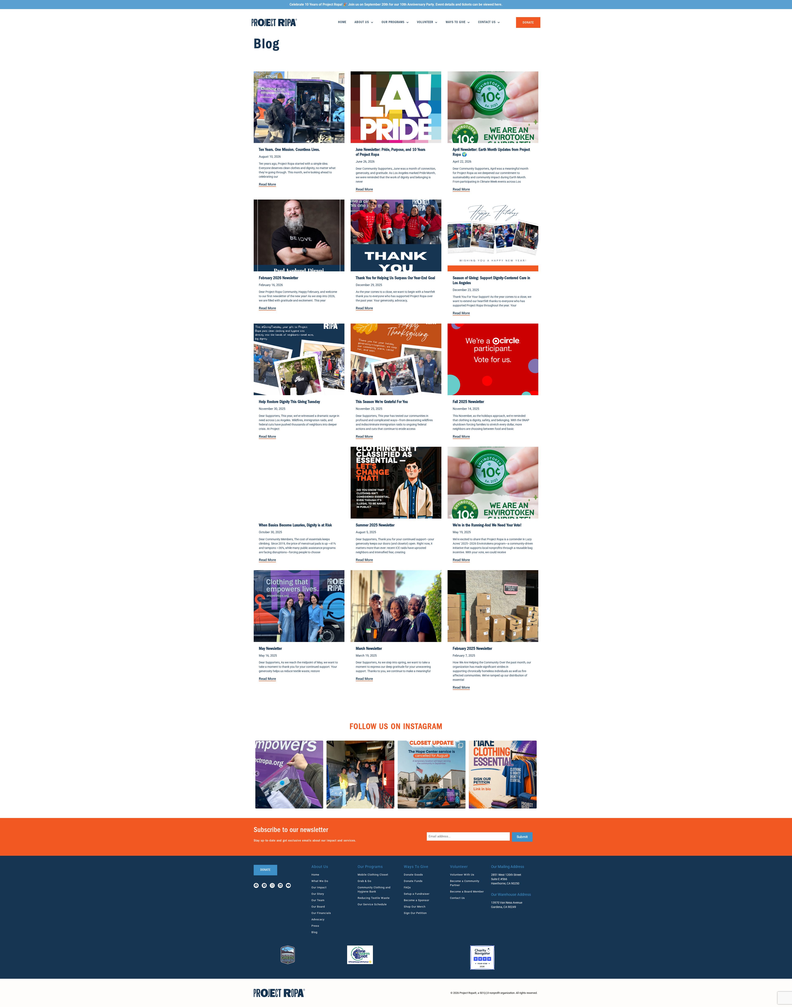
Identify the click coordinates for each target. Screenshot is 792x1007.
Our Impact (318, 887)
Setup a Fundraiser (416, 893)
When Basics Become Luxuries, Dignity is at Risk (295, 526)
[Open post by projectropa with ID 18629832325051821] (289, 774)
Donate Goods (413, 874)
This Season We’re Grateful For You (382, 402)
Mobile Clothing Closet (373, 874)
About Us (362, 22)
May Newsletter (270, 649)
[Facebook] (256, 885)
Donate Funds (413, 881)
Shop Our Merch (414, 906)
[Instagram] (272, 885)
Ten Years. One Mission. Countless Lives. (289, 150)
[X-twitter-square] (264, 885)
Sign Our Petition (415, 913)
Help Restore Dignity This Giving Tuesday (289, 402)
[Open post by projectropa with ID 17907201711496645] (360, 774)
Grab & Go (364, 881)
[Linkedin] (280, 885)
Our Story (317, 893)
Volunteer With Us (462, 874)
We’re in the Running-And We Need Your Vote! (487, 526)
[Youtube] (288, 885)
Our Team (317, 900)
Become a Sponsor (416, 900)
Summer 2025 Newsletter (375, 526)
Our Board (318, 906)
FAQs (407, 887)
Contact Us (487, 22)
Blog (314, 932)
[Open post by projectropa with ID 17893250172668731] (503, 774)
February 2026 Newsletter (278, 278)
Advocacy (317, 919)
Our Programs (393, 22)
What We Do (319, 881)
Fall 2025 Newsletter (468, 402)
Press (315, 925)
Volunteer (425, 22)
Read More (267, 184)
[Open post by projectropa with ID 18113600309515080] (432, 774)
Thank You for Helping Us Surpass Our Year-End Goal (395, 278)
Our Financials (321, 913)
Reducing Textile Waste (374, 897)
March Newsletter (369, 649)
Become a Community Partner (464, 883)
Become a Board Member (467, 891)
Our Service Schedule (372, 904)
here (498, 4)
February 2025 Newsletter (472, 649)
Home (342, 22)
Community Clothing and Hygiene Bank (374, 889)
